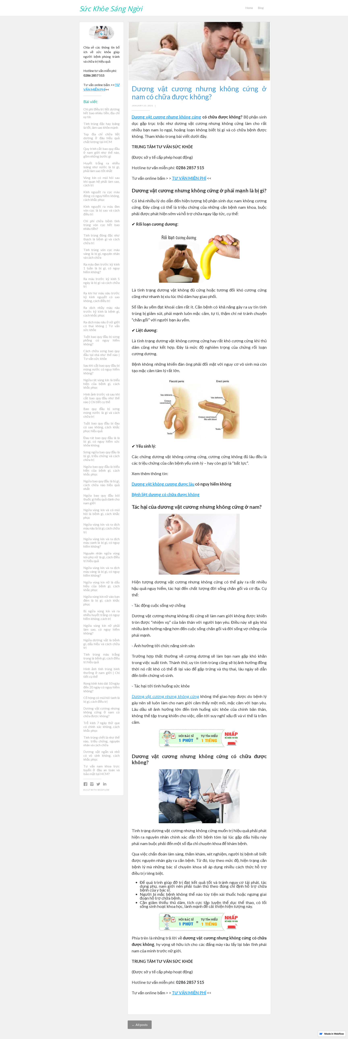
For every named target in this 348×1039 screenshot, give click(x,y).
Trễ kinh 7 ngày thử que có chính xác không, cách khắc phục (101, 726)
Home (249, 7)
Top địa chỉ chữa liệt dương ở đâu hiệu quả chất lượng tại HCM (101, 138)
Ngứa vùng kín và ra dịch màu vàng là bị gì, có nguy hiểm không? (101, 571)
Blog (261, 7)
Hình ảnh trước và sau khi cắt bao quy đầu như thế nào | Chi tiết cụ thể (101, 398)
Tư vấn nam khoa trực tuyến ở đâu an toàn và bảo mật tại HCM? (101, 770)
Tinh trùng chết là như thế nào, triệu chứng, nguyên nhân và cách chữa (101, 741)
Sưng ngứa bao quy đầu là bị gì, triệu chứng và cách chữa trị (101, 456)
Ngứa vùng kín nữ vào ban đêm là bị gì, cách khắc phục (101, 600)
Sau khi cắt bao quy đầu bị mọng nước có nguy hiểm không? (101, 369)
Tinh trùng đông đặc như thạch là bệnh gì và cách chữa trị (101, 239)
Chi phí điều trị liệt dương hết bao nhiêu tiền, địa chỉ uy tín (101, 113)
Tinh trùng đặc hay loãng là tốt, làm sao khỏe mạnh (101, 125)
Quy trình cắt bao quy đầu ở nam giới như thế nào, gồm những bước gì (101, 152)
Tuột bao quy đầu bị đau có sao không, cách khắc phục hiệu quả (101, 427)
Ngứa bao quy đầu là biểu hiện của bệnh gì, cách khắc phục (101, 470)
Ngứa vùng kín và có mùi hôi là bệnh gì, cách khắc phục (101, 513)
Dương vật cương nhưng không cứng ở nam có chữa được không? (101, 712)
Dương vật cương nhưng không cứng (165, 696)
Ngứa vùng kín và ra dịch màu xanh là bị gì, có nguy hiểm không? (101, 542)
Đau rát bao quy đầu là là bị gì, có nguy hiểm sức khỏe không (101, 441)
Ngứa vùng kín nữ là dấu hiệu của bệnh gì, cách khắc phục (101, 586)
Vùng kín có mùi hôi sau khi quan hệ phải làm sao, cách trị (101, 181)
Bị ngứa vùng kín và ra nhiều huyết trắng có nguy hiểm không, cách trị (101, 615)
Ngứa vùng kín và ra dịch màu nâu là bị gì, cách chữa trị (101, 528)
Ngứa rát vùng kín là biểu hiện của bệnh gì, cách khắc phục (101, 383)
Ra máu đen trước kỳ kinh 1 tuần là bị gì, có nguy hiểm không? (101, 268)
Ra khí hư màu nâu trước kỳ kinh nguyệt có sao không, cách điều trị (101, 297)
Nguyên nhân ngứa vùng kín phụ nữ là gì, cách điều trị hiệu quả (101, 557)
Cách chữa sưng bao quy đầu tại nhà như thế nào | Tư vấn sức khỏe (101, 354)
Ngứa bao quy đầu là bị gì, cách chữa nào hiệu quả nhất (101, 485)
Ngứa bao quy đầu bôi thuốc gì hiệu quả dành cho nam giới (101, 499)
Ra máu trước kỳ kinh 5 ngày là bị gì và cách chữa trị (101, 282)
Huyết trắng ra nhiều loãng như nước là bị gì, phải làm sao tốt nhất (101, 167)
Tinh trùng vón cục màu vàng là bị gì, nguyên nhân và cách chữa (101, 253)
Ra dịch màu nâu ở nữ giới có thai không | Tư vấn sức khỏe (101, 326)
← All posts (140, 1025)
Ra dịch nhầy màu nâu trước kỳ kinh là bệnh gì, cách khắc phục (101, 311)
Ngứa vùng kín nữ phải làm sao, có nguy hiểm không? (101, 629)
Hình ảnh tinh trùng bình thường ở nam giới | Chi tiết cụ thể (101, 672)
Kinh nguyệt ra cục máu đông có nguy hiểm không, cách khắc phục (101, 195)
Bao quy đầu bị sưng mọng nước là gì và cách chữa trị (101, 412)
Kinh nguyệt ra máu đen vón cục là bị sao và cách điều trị (101, 210)
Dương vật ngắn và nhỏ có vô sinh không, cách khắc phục (101, 755)
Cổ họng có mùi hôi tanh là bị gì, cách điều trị (101, 699)
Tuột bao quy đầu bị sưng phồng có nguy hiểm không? (101, 340)
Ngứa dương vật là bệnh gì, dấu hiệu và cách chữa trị (101, 644)
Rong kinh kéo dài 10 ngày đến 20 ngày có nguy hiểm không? (101, 687)
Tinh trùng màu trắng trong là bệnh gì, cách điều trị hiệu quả (101, 658)
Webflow (103, 790)
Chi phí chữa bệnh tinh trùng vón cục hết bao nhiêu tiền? (101, 224)
